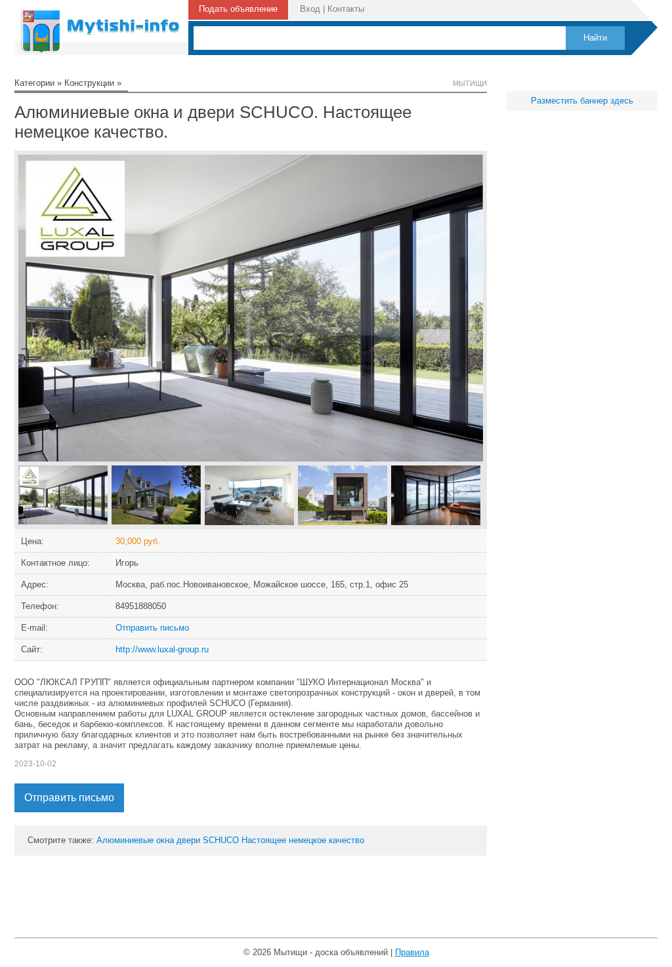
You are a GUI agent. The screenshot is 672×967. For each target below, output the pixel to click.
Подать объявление (238, 9)
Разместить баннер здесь (582, 101)
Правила (412, 952)
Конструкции (89, 83)
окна (165, 840)
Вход (310, 9)
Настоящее (264, 840)
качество (346, 840)
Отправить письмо (152, 628)
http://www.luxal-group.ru (162, 649)
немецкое (307, 840)
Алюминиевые (125, 840)
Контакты (345, 9)
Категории (34, 83)
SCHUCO (221, 840)
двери (188, 840)
